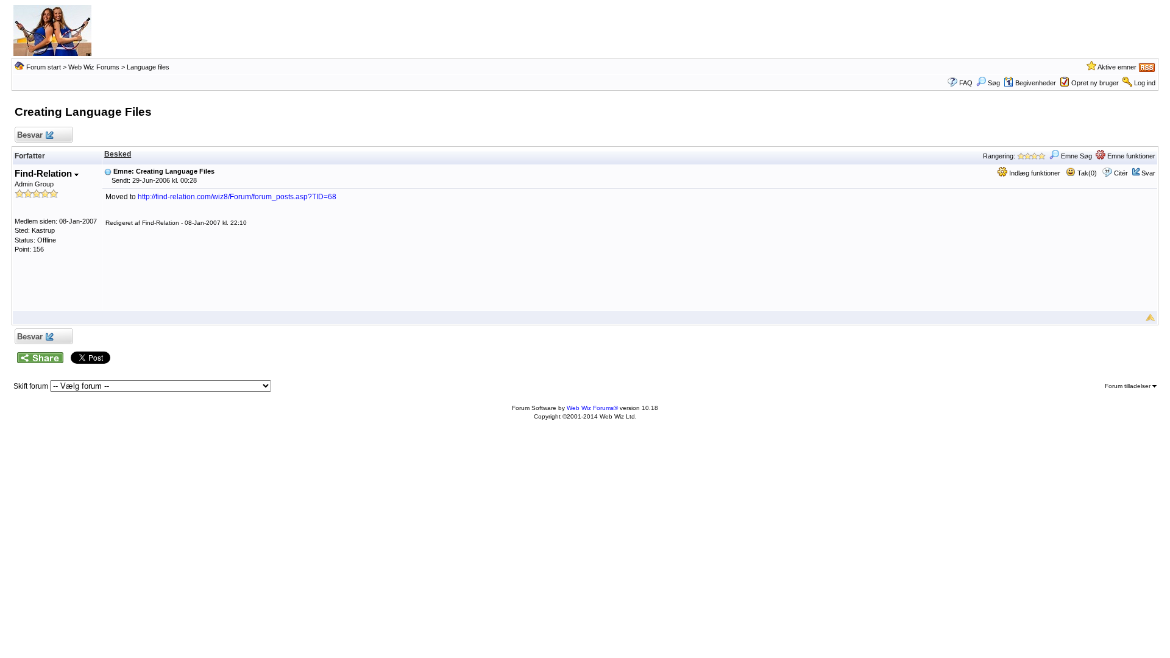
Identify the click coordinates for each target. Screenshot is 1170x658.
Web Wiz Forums (93, 67)
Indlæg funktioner (1033, 173)
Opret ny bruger (1095, 83)
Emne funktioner (1130, 156)
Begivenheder (1035, 83)
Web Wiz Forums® (592, 408)
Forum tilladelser (1128, 386)
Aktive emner (1116, 67)
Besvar (30, 135)
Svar (1148, 173)
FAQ (966, 83)
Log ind (1144, 83)
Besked (117, 154)
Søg (994, 83)
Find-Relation (44, 173)
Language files (148, 67)
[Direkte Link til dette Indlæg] (108, 171)
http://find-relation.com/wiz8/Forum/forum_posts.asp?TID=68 (237, 197)
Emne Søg (1075, 156)
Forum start (43, 67)
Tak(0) (1086, 173)
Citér (1121, 173)
